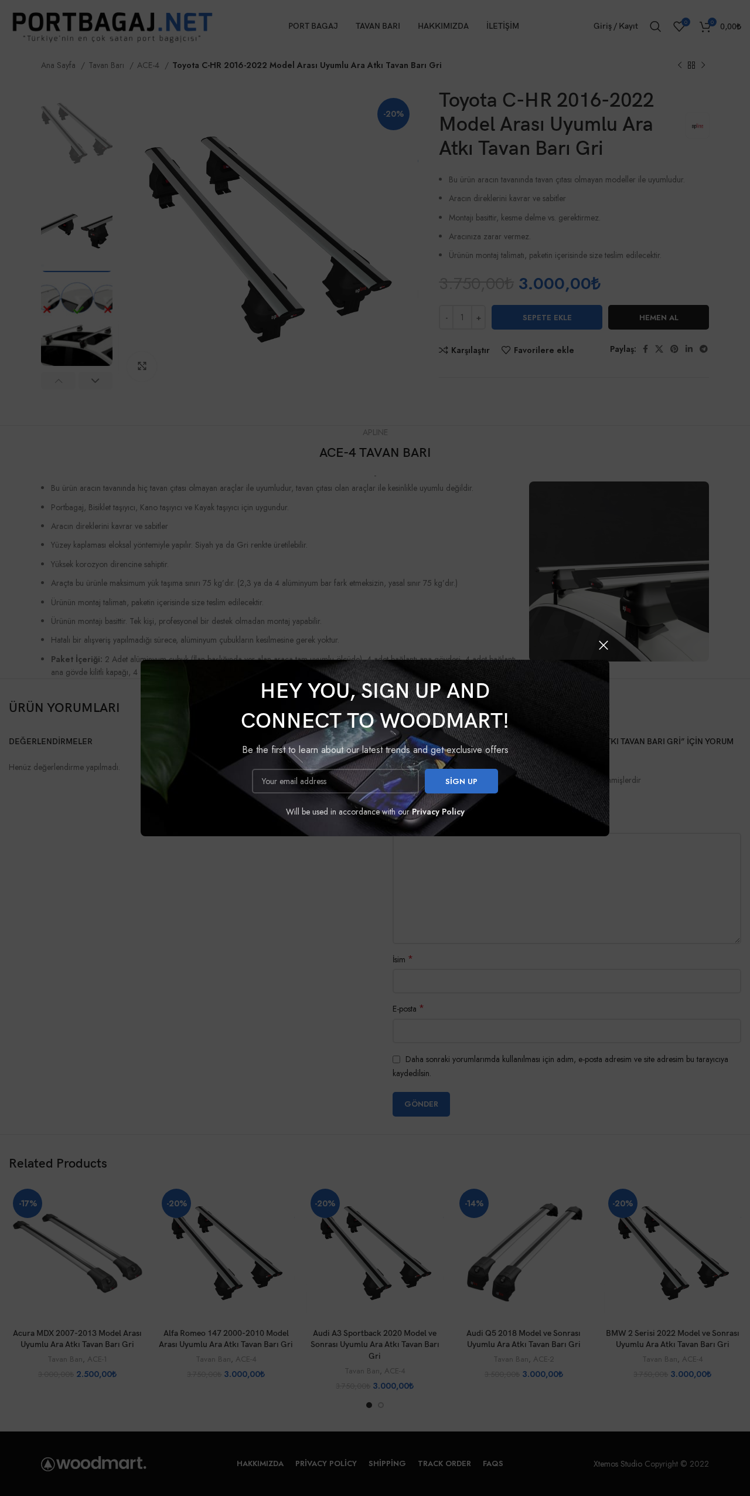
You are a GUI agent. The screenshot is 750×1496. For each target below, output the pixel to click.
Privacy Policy (438, 811)
